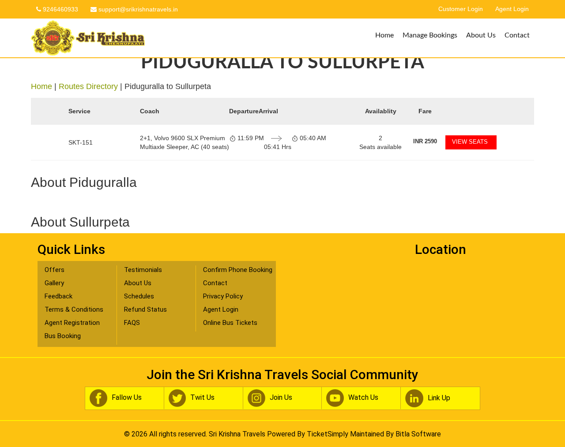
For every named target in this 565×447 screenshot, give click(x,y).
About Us (481, 35)
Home (384, 35)
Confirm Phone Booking (237, 270)
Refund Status (145, 309)
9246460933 (59, 9)
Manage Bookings (430, 35)
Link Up (439, 397)
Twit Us (202, 397)
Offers (54, 270)
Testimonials (143, 270)
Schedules (139, 296)
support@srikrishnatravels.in (137, 9)
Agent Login (512, 9)
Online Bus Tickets (230, 323)
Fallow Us (127, 397)
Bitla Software (418, 434)
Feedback (58, 296)
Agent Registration (72, 323)
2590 (425, 141)
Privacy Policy (223, 296)
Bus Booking (63, 336)
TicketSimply (327, 434)
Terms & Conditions (74, 309)
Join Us (281, 397)
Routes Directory (88, 86)
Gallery (54, 283)
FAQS (132, 323)
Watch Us (363, 397)
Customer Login (460, 9)
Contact (517, 35)
